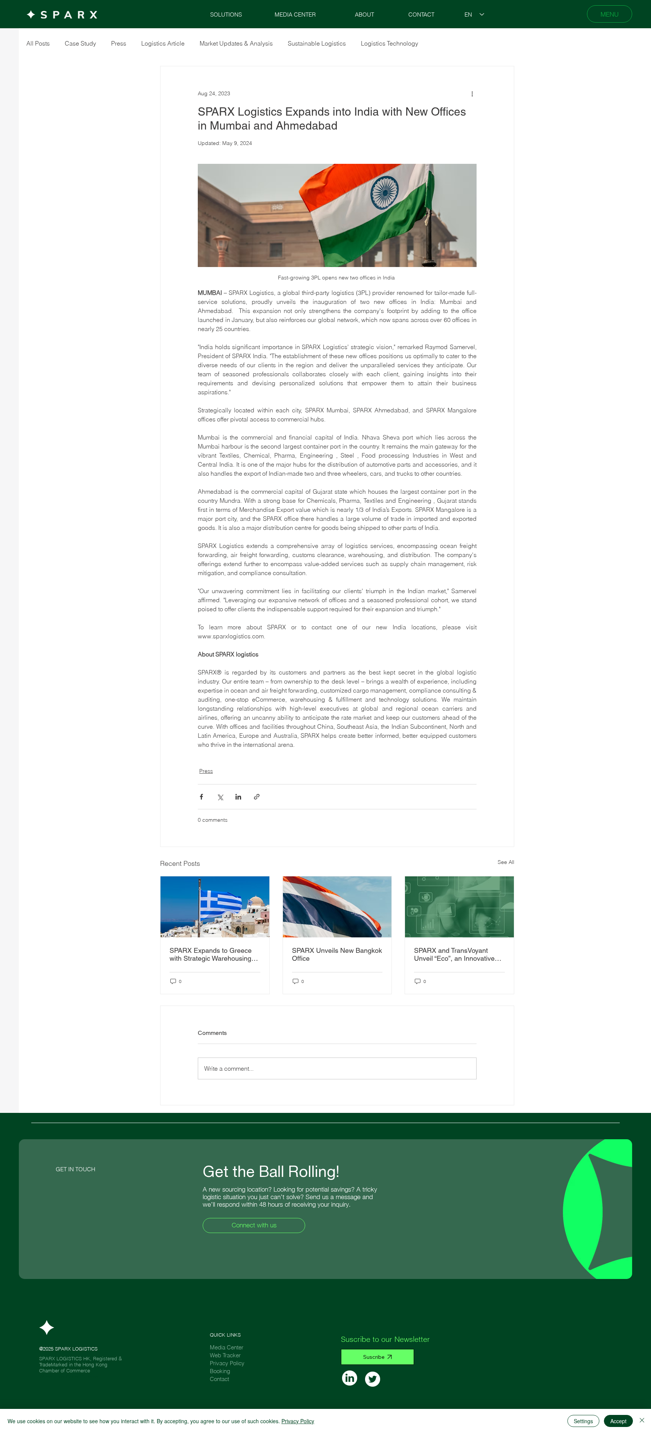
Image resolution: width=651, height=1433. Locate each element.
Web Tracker (225, 1355)
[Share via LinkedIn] (238, 796)
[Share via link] (256, 796)
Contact (219, 1379)
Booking (220, 1371)
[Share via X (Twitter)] (219, 796)
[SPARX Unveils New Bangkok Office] (337, 906)
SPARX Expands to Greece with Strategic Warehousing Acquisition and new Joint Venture (211, 954)
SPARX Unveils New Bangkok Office (337, 954)
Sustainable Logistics (317, 43)
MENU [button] (610, 14)
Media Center (226, 1347)
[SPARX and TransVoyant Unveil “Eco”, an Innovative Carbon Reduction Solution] (459, 906)
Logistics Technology (389, 43)
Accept (618, 1421)
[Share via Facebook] (201, 796)
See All (506, 862)
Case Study (80, 43)
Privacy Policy (227, 1363)
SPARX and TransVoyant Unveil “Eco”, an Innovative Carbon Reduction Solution (454, 954)
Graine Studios (82, 1376)
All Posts (38, 43)
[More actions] (472, 93)
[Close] (641, 1421)
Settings (583, 1421)
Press (118, 43)
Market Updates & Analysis (236, 43)
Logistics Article (163, 43)
